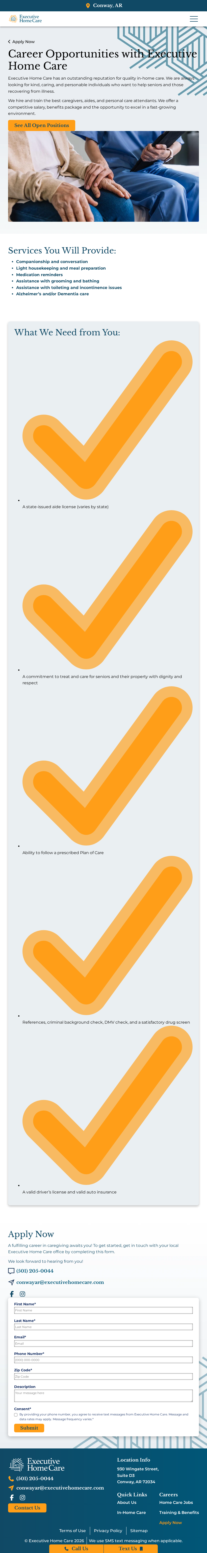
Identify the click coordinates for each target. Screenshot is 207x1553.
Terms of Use (72, 1530)
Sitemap (139, 1530)
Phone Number (29, 1353)
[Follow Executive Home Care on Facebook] (12, 1294)
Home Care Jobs (176, 1503)
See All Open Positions (41, 125)
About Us (126, 1503)
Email (20, 1337)
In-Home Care (131, 1513)
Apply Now (170, 1523)
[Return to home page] (56, 1465)
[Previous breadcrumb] (9, 42)
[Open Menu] (194, 19)
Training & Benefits (179, 1513)
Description (25, 1386)
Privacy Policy (108, 1530)
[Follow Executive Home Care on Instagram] (22, 1294)
